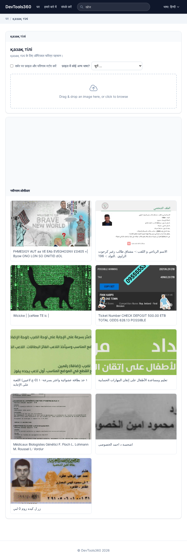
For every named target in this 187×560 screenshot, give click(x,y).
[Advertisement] (93, 154)
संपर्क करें (66, 7)
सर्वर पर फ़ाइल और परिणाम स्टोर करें (35, 66)
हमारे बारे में (50, 7)
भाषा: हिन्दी (170, 7)
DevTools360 (18, 6)
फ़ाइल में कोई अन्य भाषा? (76, 66)
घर (38, 7)
